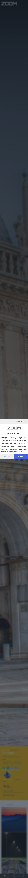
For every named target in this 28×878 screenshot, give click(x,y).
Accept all (21, 456)
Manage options (7, 456)
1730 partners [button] (10, 437)
